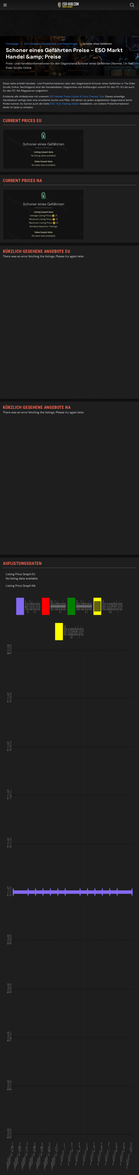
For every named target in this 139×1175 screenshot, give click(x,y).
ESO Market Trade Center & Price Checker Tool (76, 96)
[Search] (133, 5)
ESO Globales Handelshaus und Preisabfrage (50, 43)
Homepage (12, 43)
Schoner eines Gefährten (43, 144)
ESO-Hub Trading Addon (64, 103)
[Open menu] (5, 5)
